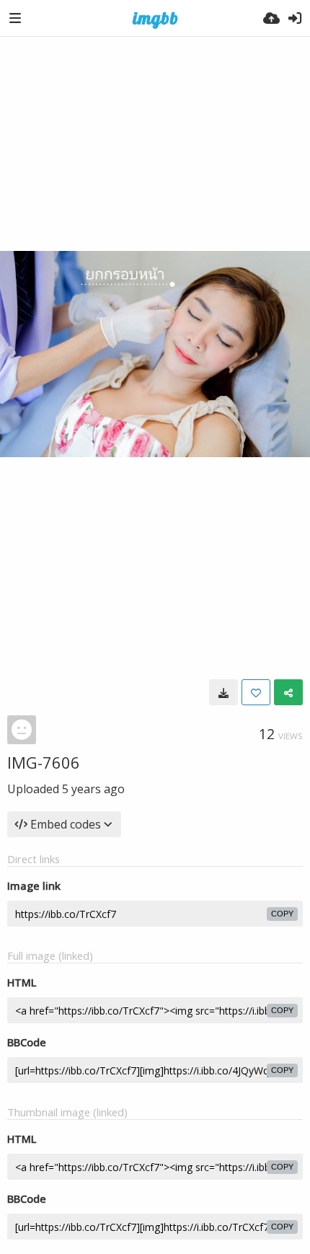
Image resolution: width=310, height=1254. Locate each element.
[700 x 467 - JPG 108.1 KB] (223, 692)
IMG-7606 (43, 762)
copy (282, 913)
